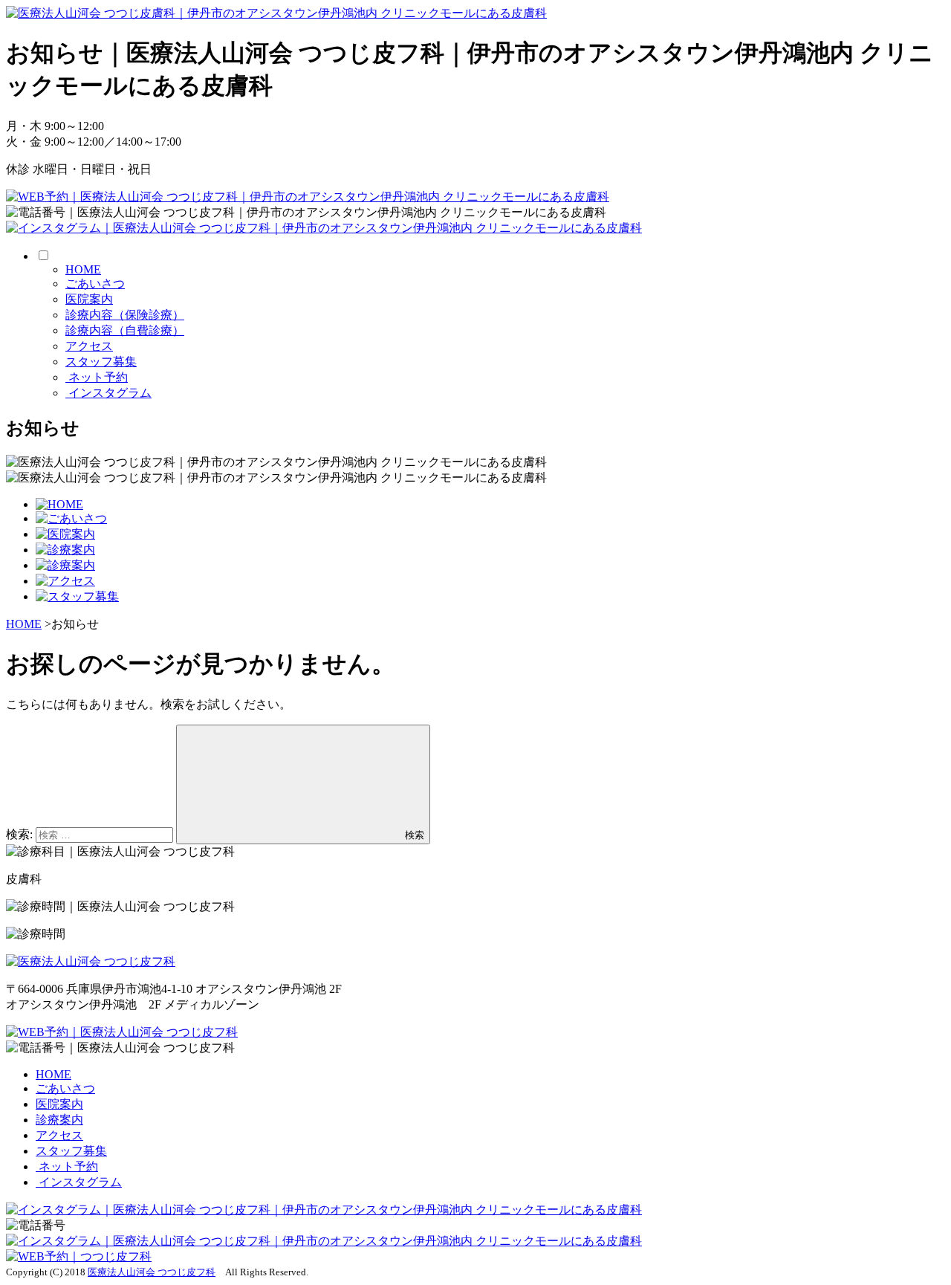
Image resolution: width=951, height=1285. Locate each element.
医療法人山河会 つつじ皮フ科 (151, 1272)
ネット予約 (96, 377)
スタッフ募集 (101, 361)
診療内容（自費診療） (124, 330)
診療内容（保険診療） (124, 314)
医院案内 (89, 299)
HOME (83, 269)
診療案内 (59, 1119)
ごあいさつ (95, 283)
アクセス (89, 346)
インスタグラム (108, 392)
